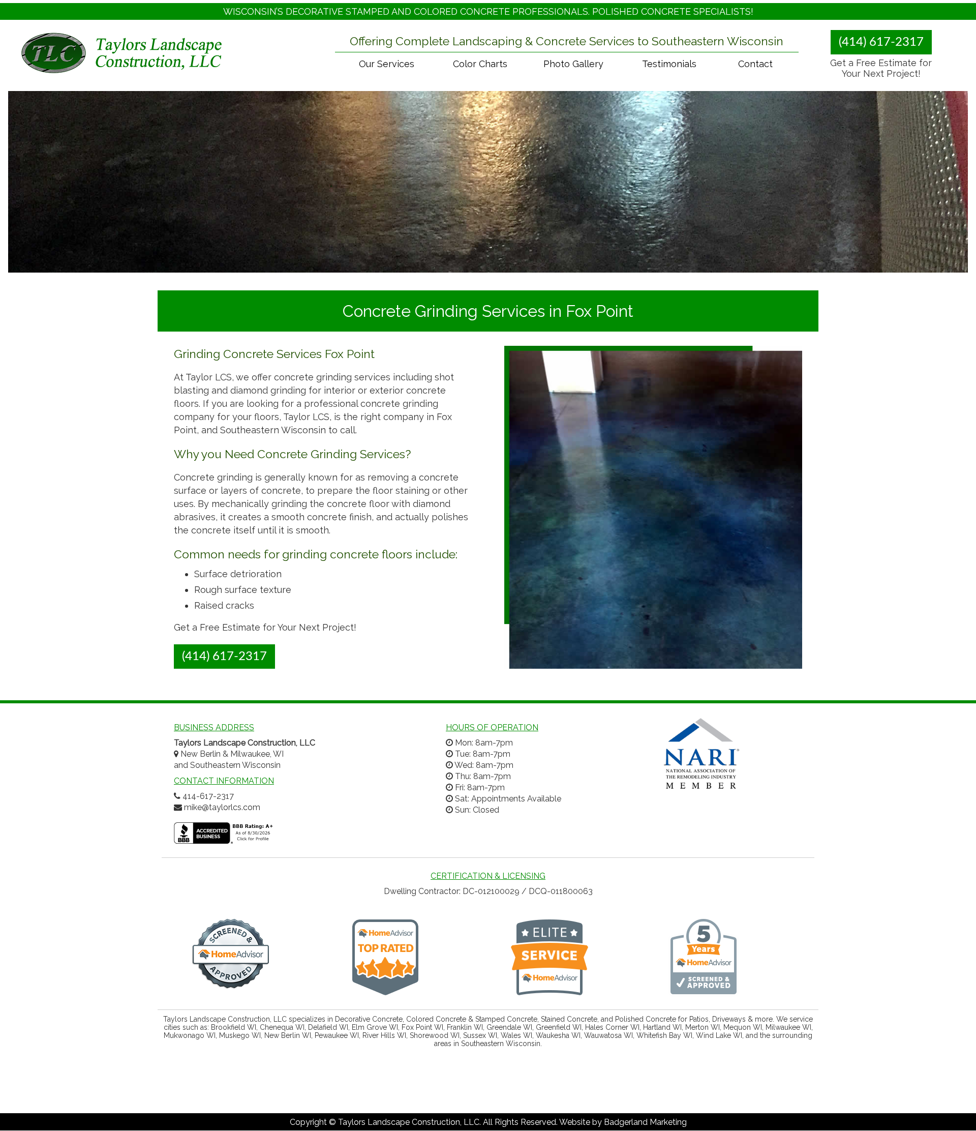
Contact (755, 63)
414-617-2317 (208, 796)
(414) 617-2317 (881, 42)
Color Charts (480, 63)
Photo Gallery (573, 63)
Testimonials (669, 63)
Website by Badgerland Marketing (623, 1122)
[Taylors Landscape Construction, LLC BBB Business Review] (225, 839)
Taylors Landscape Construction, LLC (408, 1122)
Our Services (386, 63)
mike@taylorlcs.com (222, 807)
